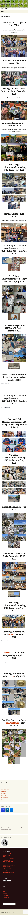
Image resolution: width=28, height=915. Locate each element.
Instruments (3, 793)
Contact (3, 799)
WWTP (12, 634)
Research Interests (5, 789)
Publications (3, 791)
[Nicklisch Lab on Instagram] (3, 810)
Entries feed (5, 893)
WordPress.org (6, 897)
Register (4, 889)
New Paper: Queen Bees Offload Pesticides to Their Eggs (8, 855)
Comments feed (6, 895)
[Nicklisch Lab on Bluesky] (11, 810)
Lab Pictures (3, 795)
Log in (4, 891)
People (2, 787)
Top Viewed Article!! (7, 868)
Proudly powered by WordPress (7, 912)
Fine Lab (7, 652)
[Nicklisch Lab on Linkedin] (7, 810)
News (2, 785)
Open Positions (4, 797)
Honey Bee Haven (11, 723)
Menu (2, 11)
